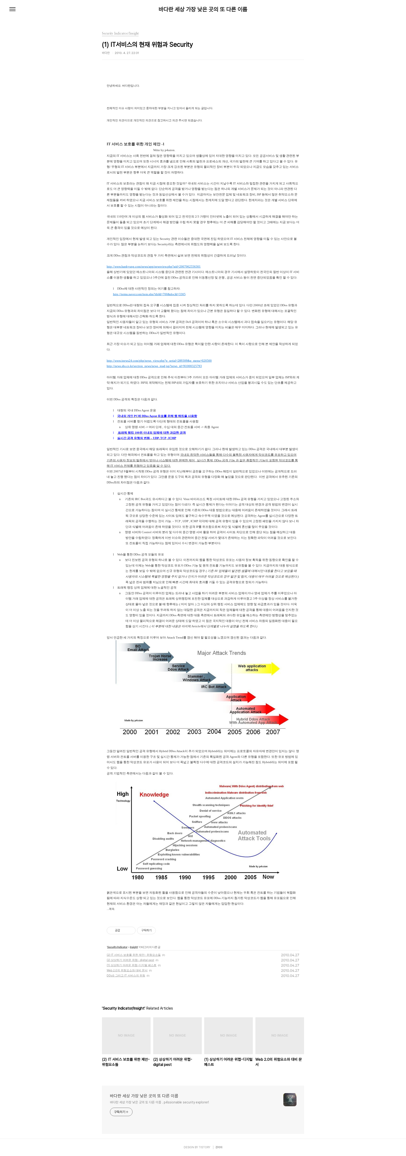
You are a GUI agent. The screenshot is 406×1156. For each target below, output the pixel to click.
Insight (134, 947)
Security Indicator (117, 947)
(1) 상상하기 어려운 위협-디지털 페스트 (131, 965)
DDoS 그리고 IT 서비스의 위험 (126, 975)
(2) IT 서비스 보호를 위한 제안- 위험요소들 (134, 955)
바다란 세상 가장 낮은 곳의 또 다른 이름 (203, 9)
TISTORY (204, 1147)
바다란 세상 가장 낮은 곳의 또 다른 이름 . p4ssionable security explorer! (159, 1102)
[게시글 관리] (130, 930)
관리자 (219, 1147)
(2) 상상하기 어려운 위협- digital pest (130, 960)
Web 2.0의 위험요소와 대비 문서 (127, 970)
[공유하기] (124, 930)
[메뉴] (12, 9)
